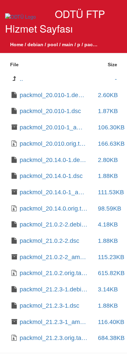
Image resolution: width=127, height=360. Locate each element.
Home (16, 44)
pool (52, 44)
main (67, 44)
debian (35, 44)
